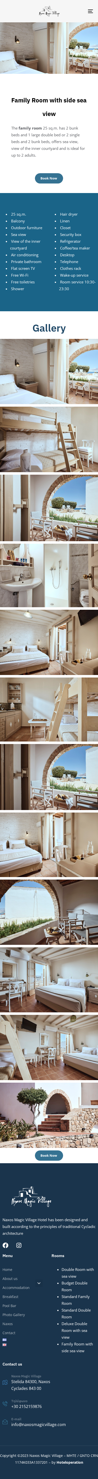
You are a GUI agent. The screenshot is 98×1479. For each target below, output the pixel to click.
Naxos (8, 1323)
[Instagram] (19, 1245)
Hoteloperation (70, 1462)
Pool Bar (9, 1305)
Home (7, 1269)
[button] (39, 1283)
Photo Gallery (14, 1314)
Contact (9, 1332)
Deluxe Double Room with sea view (74, 1330)
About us (10, 1278)
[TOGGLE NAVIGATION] (78, 11)
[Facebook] (5, 1245)
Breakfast (10, 1296)
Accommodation (16, 1287)
